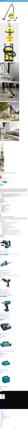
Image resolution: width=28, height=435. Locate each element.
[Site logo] (14, 3)
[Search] (27, 2)
